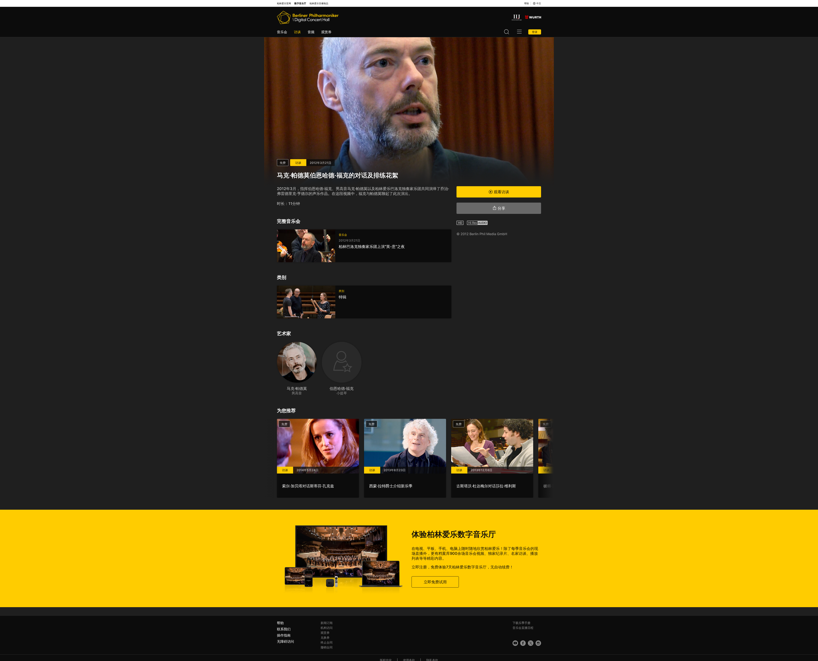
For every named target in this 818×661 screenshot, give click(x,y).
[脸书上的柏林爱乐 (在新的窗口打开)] (523, 643)
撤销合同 (327, 647)
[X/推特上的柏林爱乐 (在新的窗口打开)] (530, 643)
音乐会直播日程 (523, 628)
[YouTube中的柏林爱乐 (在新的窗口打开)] (515, 643)
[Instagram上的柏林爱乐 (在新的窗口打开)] (538, 643)
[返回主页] (307, 17)
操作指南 (284, 635)
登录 (534, 32)
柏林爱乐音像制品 (319, 3)
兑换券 (325, 637)
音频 (311, 32)
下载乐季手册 (521, 623)
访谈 (297, 32)
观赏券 (326, 32)
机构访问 (327, 628)
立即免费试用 (435, 582)
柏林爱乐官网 (284, 3)
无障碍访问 (285, 641)
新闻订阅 (327, 623)
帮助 (526, 3)
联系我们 (284, 629)
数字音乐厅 (300, 3)
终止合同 (327, 642)
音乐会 (282, 32)
